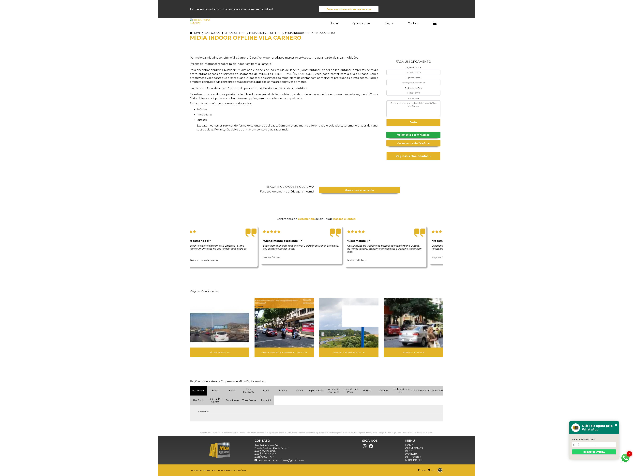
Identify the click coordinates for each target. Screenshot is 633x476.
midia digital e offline (265, 33)
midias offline (235, 33)
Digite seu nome (413, 67)
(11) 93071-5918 (265, 457)
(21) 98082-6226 (265, 451)
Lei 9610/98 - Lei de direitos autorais (417, 433)
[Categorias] (434, 24)
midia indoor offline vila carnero (310, 33)
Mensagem (413, 98)
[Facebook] (370, 446)
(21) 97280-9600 (266, 454)
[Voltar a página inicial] (200, 21)
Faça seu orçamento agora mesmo (349, 9)
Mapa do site (414, 460)
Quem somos (361, 23)
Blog (387, 23)
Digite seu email (413, 77)
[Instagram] (364, 446)
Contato (413, 23)
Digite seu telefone (413, 88)
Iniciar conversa (594, 452)
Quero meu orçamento (359, 190)
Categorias (213, 33)
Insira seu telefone (583, 439)
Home (334, 23)
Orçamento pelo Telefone (413, 143)
